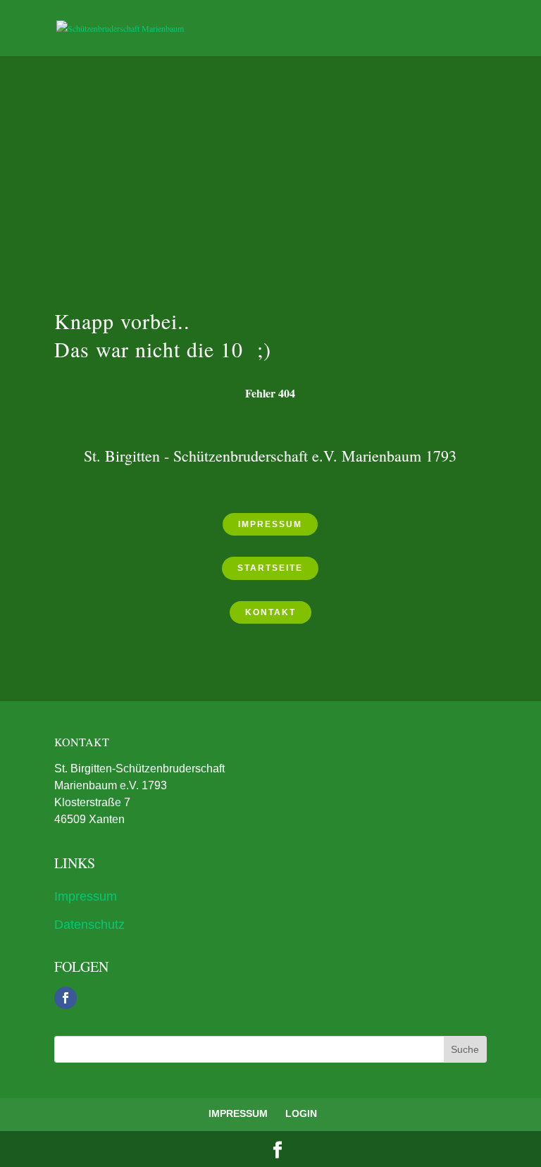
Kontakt (270, 612)
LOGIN (301, 1113)
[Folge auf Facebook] (65, 998)
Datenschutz (89, 925)
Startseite (270, 568)
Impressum (270, 524)
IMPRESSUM (238, 1113)
